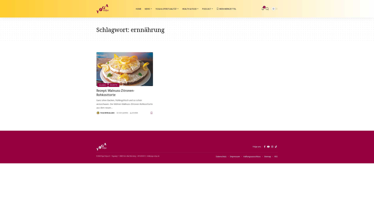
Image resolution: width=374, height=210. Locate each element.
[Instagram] (272, 147)
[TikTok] (276, 147)
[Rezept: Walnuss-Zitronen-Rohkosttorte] (124, 69)
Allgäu (102, 85)
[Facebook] (264, 147)
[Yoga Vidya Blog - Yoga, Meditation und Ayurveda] (102, 8)
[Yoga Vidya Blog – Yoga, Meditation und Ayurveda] (101, 146)
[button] (267, 8)
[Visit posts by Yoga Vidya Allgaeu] (98, 113)
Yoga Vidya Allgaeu (107, 113)
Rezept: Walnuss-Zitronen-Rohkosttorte (115, 92)
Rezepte (113, 85)
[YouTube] (268, 147)
